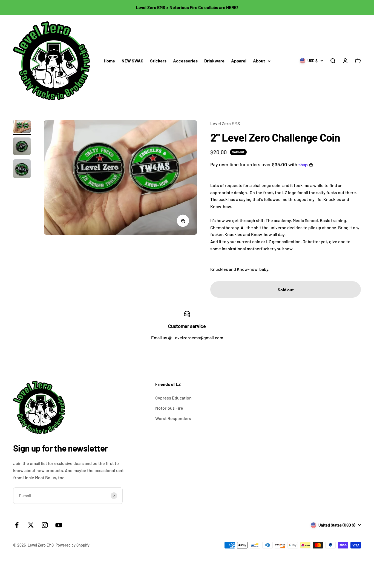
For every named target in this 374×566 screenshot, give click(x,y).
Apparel (238, 60)
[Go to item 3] (22, 169)
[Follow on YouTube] (58, 525)
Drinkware (214, 60)
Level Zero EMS (225, 123)
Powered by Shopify (73, 545)
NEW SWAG (132, 60)
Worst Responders (173, 418)
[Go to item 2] (22, 147)
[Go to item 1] (22, 127)
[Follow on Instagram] (44, 525)
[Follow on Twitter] (30, 525)
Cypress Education (173, 397)
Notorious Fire (169, 407)
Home (109, 60)
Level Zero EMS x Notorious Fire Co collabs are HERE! (187, 7)
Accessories (185, 60)
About (259, 60)
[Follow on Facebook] (17, 525)
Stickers (158, 60)
